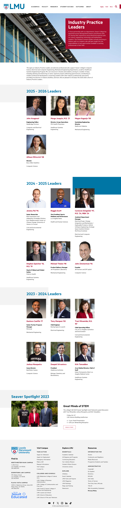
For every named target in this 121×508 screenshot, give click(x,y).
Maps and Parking (67, 486)
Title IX (90, 486)
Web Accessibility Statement (96, 488)
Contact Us (40, 469)
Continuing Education (68, 459)
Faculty (45, 7)
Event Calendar (66, 476)
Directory (90, 474)
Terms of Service (93, 481)
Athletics (64, 474)
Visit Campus (40, 466)
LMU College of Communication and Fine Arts (47, 485)
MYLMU (90, 476)
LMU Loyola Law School (44, 492)
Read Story (69, 427)
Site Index (91, 478)
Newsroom (65, 488)
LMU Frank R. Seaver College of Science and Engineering (46, 489)
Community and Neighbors (96, 457)
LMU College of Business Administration (44, 481)
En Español (91, 471)
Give (111, 7)
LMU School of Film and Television (47, 497)
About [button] (88, 7)
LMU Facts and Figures (69, 478)
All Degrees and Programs (70, 457)
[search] (116, 6)
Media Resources (93, 459)
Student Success (67, 7)
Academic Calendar (67, 454)
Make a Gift (40, 462)
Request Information (43, 464)
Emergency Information (43, 459)
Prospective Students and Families (98, 462)
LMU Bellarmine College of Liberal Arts (47, 477)
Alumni (90, 454)
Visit (106, 7)
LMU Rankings (66, 483)
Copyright (91, 469)
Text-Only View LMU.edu (95, 483)
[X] (58, 503)
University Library (67, 466)
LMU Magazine (66, 481)
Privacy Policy (92, 490)
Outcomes (80, 7)
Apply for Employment (43, 457)
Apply (102, 7)
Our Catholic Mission (68, 462)
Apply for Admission (43, 454)
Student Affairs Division (69, 464)
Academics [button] (35, 7)
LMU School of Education (44, 495)
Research (54, 7)
